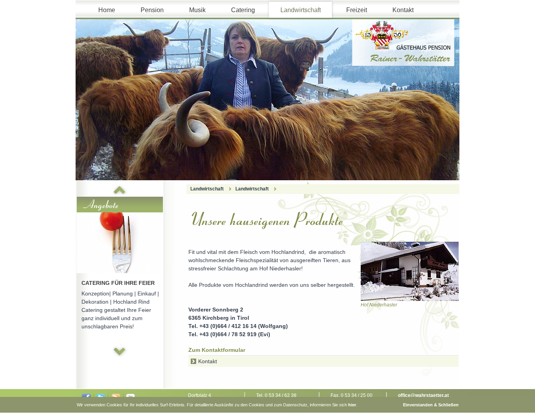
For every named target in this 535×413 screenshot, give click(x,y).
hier (352, 404)
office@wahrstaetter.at (423, 395)
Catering (243, 10)
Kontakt (403, 10)
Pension (152, 10)
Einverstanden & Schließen (431, 404)
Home (106, 10)
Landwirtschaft (300, 10)
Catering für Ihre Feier (118, 283)
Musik (197, 10)
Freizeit (356, 10)
